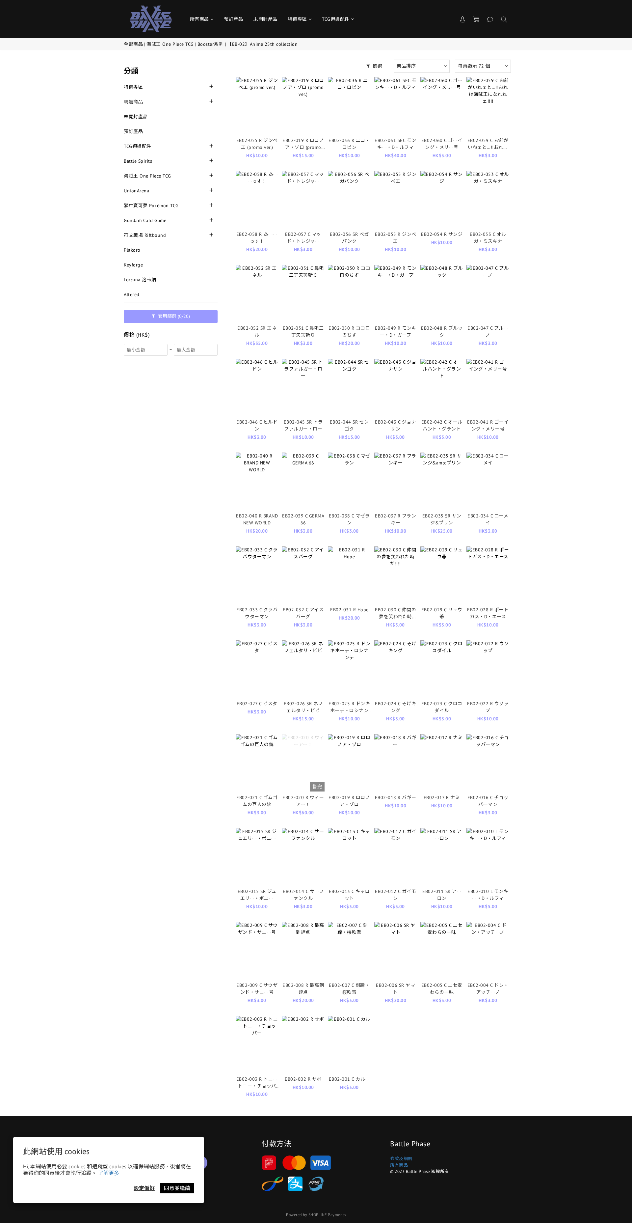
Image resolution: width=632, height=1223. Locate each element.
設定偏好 (144, 1188)
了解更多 (108, 1173)
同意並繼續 (177, 1188)
